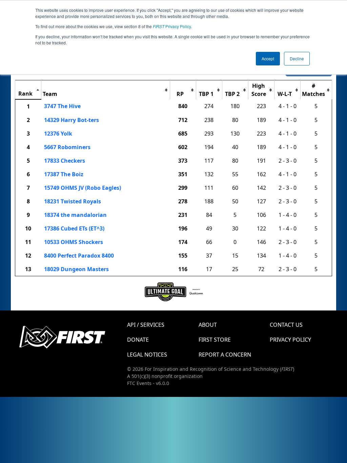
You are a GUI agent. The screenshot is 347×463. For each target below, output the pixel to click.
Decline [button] (297, 58)
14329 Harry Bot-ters (71, 120)
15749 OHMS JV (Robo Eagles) (82, 188)
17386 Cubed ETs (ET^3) (74, 228)
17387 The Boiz (63, 174)
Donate (138, 339)
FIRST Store (215, 339)
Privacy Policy (172, 26)
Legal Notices (147, 354)
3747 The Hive (62, 106)
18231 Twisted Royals (72, 201)
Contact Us (286, 324)
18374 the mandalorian (75, 215)
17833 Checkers (64, 160)
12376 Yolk (58, 133)
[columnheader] (28, 90)
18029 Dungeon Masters (76, 269)
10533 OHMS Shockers (73, 242)
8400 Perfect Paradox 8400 (79, 255)
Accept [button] (268, 58)
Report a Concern (225, 354)
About (208, 324)
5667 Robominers (67, 147)
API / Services (145, 324)
